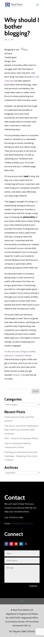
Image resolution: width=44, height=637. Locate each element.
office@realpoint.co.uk (22, 523)
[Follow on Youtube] (16, 544)
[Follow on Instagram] (11, 544)
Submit (33, 586)
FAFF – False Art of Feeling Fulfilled (21, 438)
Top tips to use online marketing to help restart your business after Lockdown (21, 429)
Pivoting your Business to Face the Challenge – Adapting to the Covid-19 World (21, 456)
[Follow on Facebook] (6, 544)
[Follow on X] (26, 544)
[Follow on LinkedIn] (21, 544)
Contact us (17, 374)
